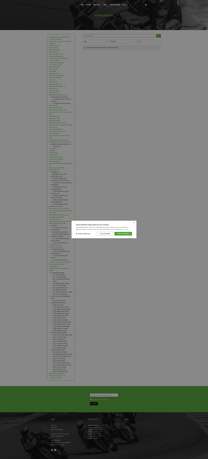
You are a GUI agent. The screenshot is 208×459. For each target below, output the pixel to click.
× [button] (133, 222)
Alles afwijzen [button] (105, 233)
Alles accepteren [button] (123, 233)
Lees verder (125, 229)
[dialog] (104, 229)
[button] (83, 233)
